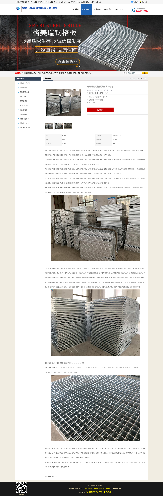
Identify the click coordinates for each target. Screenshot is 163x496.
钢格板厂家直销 (25, 128)
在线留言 (100, 110)
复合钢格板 (23, 114)
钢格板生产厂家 (25, 83)
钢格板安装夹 (24, 123)
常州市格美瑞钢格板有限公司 (103, 489)
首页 (137, 79)
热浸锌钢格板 (24, 105)
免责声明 (95, 492)
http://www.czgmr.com (51, 476)
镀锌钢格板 (23, 88)
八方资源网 (89, 492)
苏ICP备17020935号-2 (88, 489)
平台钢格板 (23, 110)
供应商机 (86, 9)
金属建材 (101, 93)
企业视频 (97, 9)
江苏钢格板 (23, 101)
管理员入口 (102, 492)
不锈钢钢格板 (24, 92)
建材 (96, 93)
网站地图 (108, 492)
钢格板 (107, 93)
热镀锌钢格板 (24, 119)
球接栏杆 (23, 96)
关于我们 (108, 9)
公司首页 (75, 9)
